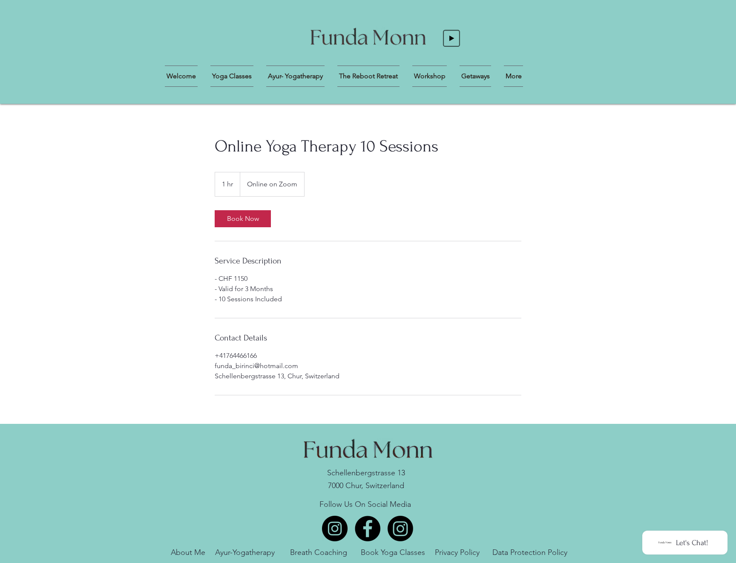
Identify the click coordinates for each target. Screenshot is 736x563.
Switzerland (384, 485)
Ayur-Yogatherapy (245, 552)
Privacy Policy (457, 552)
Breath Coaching (318, 552)
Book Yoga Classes (393, 552)
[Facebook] (367, 528)
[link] (243, 218)
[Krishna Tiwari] (400, 528)
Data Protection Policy (529, 552)
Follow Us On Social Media (365, 504)
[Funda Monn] (335, 528)
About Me (188, 552)
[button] (368, 76)
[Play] (451, 38)
